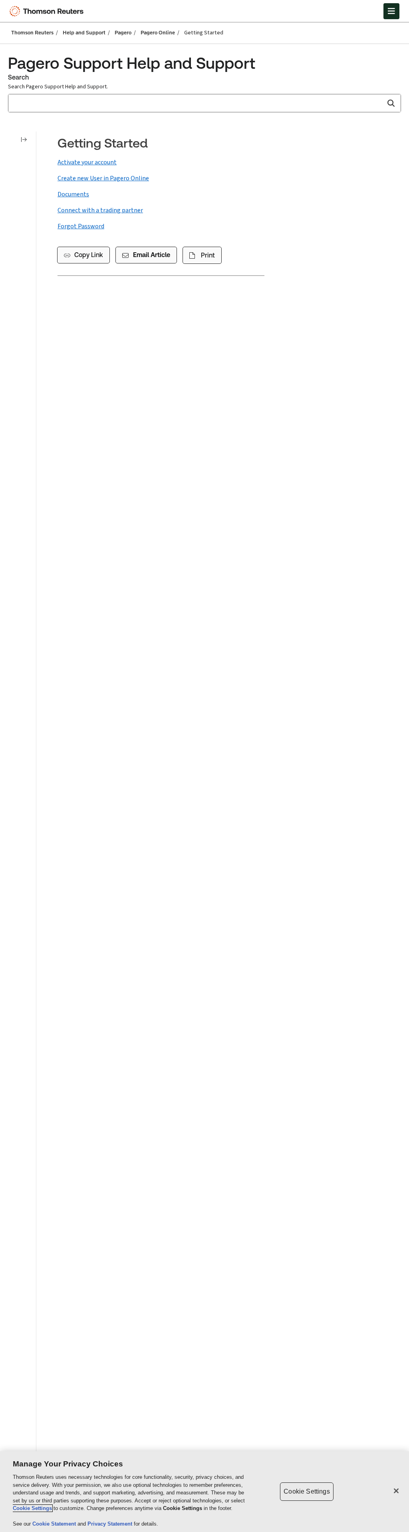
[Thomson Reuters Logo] (48, 11)
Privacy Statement (110, 1524)
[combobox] (204, 103)
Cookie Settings (32, 1508)
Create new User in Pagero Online (103, 178)
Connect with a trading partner (100, 210)
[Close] (396, 1491)
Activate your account (87, 162)
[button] (390, 103)
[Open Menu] (391, 11)
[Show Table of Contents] (24, 140)
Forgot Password (81, 226)
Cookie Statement (54, 1524)
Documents (73, 194)
